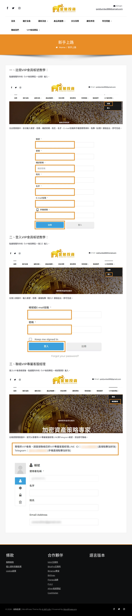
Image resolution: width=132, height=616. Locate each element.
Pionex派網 (53, 580)
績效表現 (90, 21)
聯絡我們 (15, 30)
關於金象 (27, 21)
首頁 (13, 21)
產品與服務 (58, 21)
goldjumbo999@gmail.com (109, 9)
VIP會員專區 (32, 30)
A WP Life (46, 609)
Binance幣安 (53, 571)
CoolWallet (53, 593)
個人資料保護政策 (14, 566)
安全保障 (75, 21)
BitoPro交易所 (54, 566)
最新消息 (42, 21)
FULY (50, 584)
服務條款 (10, 562)
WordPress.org (70, 609)
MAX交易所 (53, 562)
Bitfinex (51, 575)
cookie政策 (11, 571)
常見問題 (106, 21)
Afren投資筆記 (54, 588)
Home (62, 47)
